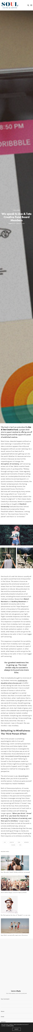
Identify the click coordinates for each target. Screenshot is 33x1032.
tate (20, 845)
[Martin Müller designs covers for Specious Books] (15, 883)
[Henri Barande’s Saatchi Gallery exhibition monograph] (15, 863)
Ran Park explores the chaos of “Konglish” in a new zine (15, 915)
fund (19, 842)
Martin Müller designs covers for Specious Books (14, 892)
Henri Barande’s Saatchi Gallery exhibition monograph (15, 872)
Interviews (16, 210)
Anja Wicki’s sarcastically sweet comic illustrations (14, 935)
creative (12, 842)
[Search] (28, 5)
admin (10, 223)
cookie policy (10, 1025)
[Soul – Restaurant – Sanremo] (10, 5)
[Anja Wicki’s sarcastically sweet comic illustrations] (15, 926)
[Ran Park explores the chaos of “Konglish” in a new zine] (9, 905)
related (13, 845)
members (26, 842)
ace (5, 842)
